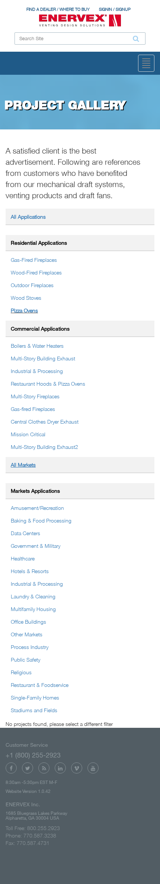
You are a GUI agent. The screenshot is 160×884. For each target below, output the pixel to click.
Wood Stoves (26, 298)
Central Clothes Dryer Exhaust (45, 421)
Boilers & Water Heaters (37, 346)
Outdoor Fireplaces (32, 285)
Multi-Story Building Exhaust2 (44, 447)
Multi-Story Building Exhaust (43, 358)
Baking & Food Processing (41, 520)
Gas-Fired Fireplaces (34, 260)
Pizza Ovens (24, 310)
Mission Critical (28, 434)
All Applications (28, 216)
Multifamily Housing (33, 609)
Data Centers (25, 533)
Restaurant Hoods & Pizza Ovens (48, 383)
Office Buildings (28, 621)
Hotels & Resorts (30, 571)
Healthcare (23, 558)
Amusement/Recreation (37, 508)
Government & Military (35, 546)
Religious (21, 672)
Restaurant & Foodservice (39, 685)
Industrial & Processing (37, 371)
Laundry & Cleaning (33, 596)
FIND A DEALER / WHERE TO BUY (58, 9)
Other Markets (26, 634)
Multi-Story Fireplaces (35, 396)
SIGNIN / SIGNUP (115, 9)
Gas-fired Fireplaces (33, 409)
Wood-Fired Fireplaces (36, 272)
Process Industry (29, 647)
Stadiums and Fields (34, 710)
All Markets (23, 465)
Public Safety (25, 659)
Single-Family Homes (35, 697)
